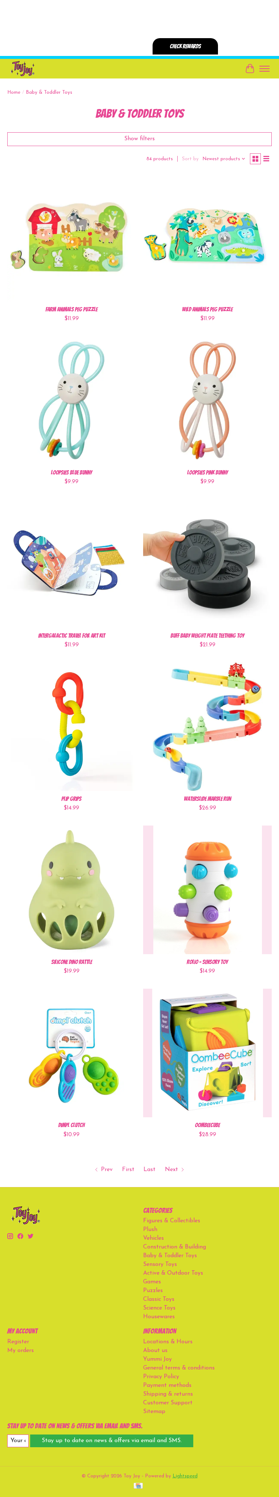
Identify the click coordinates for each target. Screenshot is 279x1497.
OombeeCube (207, 1125)
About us (155, 1350)
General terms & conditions (179, 1368)
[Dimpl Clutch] (71, 1053)
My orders (20, 1350)
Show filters (139, 139)
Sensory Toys (160, 1264)
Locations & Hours (168, 1342)
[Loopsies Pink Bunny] (207, 400)
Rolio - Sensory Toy (207, 962)
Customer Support (168, 1403)
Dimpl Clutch (71, 1125)
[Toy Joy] (22, 68)
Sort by (190, 159)
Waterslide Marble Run (207, 799)
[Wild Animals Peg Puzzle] (207, 237)
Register (18, 1342)
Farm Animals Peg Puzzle (71, 309)
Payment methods (167, 1385)
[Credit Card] (138, 1486)
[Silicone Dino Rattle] (71, 890)
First (128, 1170)
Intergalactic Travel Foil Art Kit (71, 636)
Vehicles (153, 1238)
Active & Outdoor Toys (173, 1273)
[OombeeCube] (207, 1053)
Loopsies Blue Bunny (71, 472)
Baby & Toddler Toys (170, 1256)
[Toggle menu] (264, 68)
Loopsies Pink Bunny (207, 472)
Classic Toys (158, 1299)
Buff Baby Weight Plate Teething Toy (207, 636)
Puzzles (153, 1291)
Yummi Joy (157, 1359)
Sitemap (154, 1412)
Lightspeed (185, 1476)
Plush (150, 1229)
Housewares (159, 1317)
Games (152, 1282)
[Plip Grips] (71, 726)
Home (13, 92)
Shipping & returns (168, 1394)
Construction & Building (174, 1247)
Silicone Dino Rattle (71, 962)
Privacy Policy (161, 1377)
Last (149, 1170)
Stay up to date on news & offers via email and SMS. (112, 1441)
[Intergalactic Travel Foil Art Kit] (71, 563)
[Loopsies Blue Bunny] (71, 400)
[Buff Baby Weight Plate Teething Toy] (207, 563)
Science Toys (159, 1308)
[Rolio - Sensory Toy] (207, 890)
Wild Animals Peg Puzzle (207, 309)
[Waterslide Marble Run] (207, 726)
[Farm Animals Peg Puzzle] (71, 237)
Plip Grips (71, 799)
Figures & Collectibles (171, 1221)
